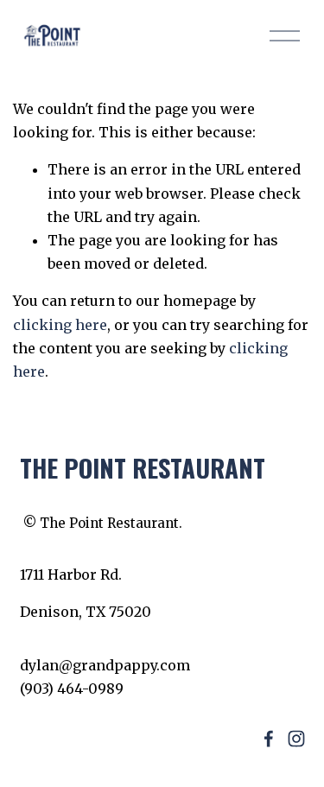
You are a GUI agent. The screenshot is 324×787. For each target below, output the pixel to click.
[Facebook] (268, 738)
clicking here (60, 324)
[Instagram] (296, 738)
